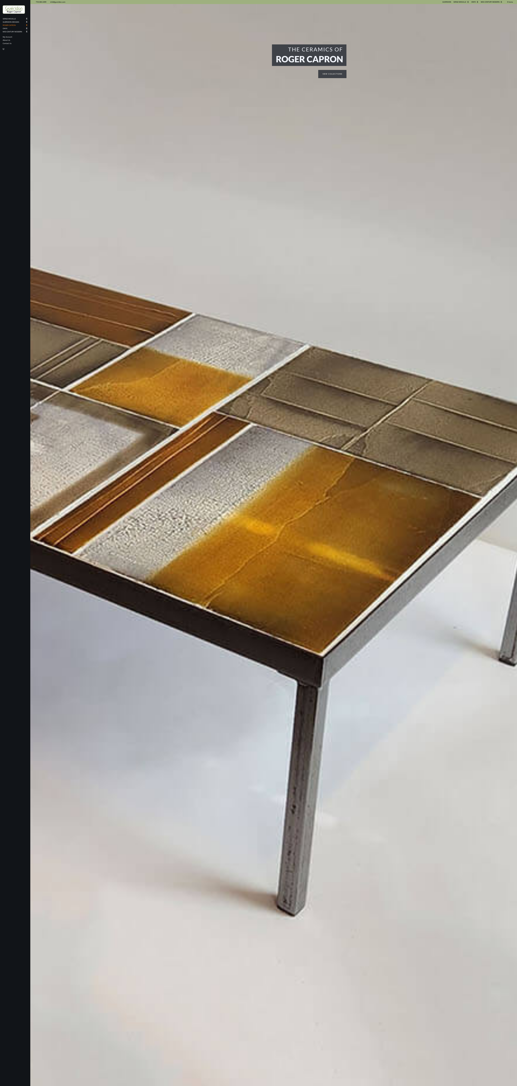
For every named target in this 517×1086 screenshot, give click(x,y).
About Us (6, 40)
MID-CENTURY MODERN (490, 2)
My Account (7, 37)
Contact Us (7, 43)
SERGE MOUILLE (459, 2)
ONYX (473, 2)
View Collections (332, 74)
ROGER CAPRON (9, 25)
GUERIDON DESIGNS (11, 22)
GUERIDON (446, 2)
